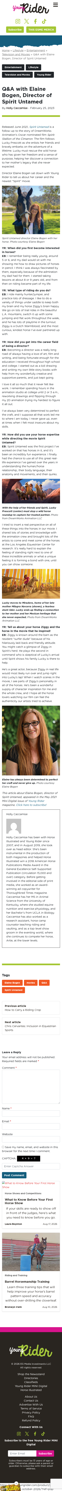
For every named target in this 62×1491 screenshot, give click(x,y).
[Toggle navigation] (55, 4)
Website (7, 1134)
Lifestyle (18, 50)
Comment (9, 1067)
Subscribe (15, 29)
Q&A (44, 982)
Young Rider (44, 74)
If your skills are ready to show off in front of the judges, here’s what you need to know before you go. (31, 1213)
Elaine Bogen (12, 982)
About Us (31, 1396)
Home (6, 50)
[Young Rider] (31, 8)
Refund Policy (31, 1420)
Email (6, 1121)
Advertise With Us (31, 1404)
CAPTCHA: (9, 1158)
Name (7, 1108)
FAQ (31, 1416)
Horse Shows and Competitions (23, 1193)
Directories (31, 1378)
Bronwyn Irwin (13, 1307)
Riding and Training (16, 1275)
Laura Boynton (13, 1224)
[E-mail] (8, 947)
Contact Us (31, 1400)
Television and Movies (16, 54)
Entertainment (36, 50)
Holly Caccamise (16, 107)
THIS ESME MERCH (41, 29)
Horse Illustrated (31, 1389)
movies (31, 982)
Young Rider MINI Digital (31, 1386)
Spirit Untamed (13, 990)
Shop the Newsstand (31, 1374)
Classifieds (31, 1382)
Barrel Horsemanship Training (27, 1281)
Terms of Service (31, 1408)
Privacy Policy (31, 1412)
